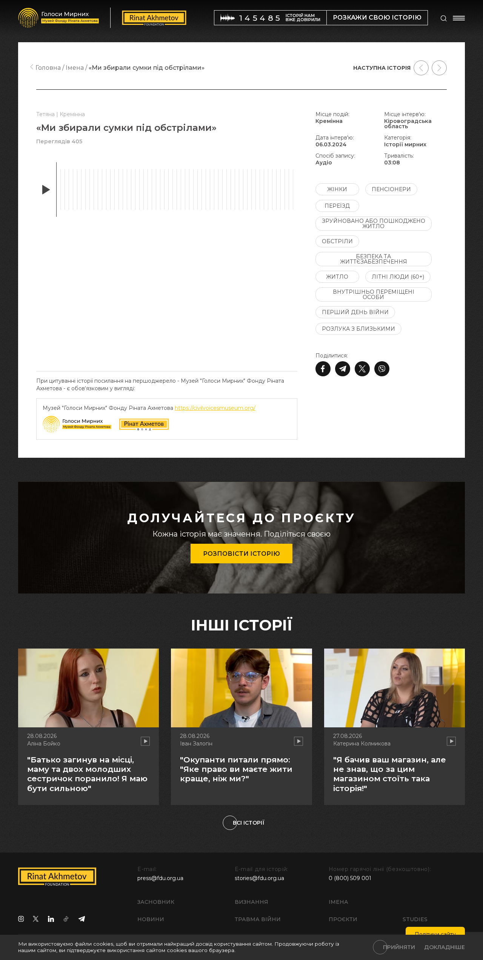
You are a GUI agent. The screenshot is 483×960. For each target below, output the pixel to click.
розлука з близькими (358, 328)
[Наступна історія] (439, 67)
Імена (338, 902)
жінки (337, 189)
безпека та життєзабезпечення (373, 259)
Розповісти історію (241, 553)
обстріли (337, 241)
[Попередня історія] (421, 67)
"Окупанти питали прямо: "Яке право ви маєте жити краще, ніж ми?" (236, 769)
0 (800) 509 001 (350, 878)
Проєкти (343, 919)
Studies (415, 919)
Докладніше (444, 947)
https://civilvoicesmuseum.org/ (215, 408)
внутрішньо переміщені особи (373, 294)
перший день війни (355, 312)
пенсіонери (391, 189)
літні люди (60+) (398, 276)
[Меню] (459, 18)
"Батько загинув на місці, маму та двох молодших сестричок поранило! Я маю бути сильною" (87, 774)
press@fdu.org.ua (160, 878)
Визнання (251, 902)
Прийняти (399, 947)
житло (337, 276)
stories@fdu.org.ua (259, 878)
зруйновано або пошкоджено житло (373, 224)
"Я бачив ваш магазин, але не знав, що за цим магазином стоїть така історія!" (389, 774)
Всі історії (249, 822)
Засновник (155, 902)
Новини (150, 919)
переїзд (337, 205)
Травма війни (258, 919)
